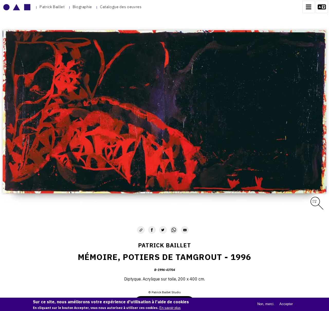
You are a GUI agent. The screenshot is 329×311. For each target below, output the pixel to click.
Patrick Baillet (52, 6)
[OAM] (17, 7)
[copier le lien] (141, 230)
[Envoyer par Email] (185, 230)
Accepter (286, 304)
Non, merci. (266, 304)
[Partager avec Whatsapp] (174, 230)
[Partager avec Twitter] (163, 230)
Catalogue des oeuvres (120, 6)
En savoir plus (170, 308)
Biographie (82, 6)
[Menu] (308, 7)
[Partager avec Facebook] (152, 230)
